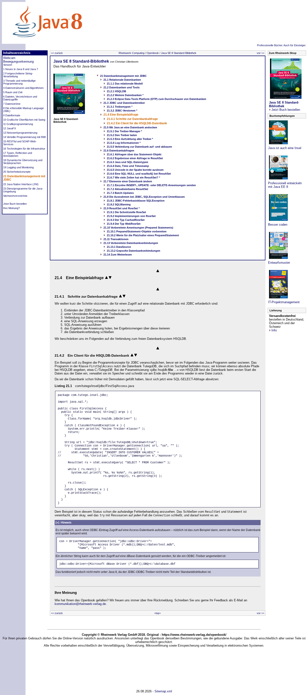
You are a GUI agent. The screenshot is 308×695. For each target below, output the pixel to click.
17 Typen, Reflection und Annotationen (17, 154)
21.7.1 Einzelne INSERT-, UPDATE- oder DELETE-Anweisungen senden (151, 185)
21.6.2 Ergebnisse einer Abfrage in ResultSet (135, 158)
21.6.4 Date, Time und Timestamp (128, 165)
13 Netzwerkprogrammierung (20, 132)
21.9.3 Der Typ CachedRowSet (126, 219)
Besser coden (277, 224)
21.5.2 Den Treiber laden (122, 135)
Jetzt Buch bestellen (15, 203)
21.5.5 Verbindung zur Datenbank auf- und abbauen (139, 146)
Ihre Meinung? (11, 208)
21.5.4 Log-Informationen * (124, 142)
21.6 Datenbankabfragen (118, 150)
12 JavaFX (9, 128)
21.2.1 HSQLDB (116, 91)
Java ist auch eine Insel (284, 148)
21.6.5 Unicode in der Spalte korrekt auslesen (135, 169)
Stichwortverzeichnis (15, 195)
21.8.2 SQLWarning (119, 204)
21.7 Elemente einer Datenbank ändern (127, 181)
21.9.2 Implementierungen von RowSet (131, 216)
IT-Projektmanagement (284, 302)
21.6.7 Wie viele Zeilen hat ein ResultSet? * (133, 177)
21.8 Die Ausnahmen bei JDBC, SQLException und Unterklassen (144, 196)
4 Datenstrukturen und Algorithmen (23, 87)
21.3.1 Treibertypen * (119, 106)
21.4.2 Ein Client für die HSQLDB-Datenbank (137, 123)
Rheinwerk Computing (131, 53)
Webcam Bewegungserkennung (18, 59)
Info (274, 330)
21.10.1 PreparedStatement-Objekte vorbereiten (137, 231)
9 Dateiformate (11, 115)
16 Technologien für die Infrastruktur (24, 148)
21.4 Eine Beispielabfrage (120, 114)
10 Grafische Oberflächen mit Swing (24, 119)
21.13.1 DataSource (119, 246)
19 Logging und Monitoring (18, 167)
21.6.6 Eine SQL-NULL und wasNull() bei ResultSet (139, 173)
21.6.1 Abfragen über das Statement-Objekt (134, 154)
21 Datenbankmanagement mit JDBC (123, 75)
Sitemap (160, 691)
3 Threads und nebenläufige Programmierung (19, 82)
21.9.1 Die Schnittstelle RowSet (126, 212)
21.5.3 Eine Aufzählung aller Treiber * (130, 139)
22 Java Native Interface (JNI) (20, 184)
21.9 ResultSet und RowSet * (121, 208)
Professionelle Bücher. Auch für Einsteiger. (281, 45)
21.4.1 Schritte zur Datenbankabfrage (132, 119)
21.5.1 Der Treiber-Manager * (124, 131)
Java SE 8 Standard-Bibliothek (178, 53)
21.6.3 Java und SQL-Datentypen (127, 162)
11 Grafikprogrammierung (18, 124)
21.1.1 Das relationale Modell (125, 83)
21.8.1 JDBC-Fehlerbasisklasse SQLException (136, 200)
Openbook (153, 53)
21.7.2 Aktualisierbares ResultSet (127, 189)
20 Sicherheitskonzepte (17, 171)
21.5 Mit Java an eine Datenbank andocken (130, 127)
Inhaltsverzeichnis (16, 53)
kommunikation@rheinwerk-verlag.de (80, 604)
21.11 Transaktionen (115, 239)
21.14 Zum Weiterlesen (117, 254)
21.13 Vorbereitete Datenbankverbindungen (130, 243)
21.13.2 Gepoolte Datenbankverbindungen (133, 250)
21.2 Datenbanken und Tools (121, 87)
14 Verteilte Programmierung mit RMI (24, 137)
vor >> (260, 53)
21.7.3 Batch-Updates (120, 192)
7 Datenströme (11, 103)
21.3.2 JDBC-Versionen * (122, 110)
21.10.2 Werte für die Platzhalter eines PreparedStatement (143, 235)
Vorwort (7, 64)
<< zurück (57, 53)
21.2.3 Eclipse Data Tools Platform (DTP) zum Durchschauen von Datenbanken (156, 99)
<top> (157, 613)
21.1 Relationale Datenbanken (122, 79)
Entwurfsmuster (279, 262)
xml (169, 691)
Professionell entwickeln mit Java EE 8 (285, 185)
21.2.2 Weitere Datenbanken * (125, 95)
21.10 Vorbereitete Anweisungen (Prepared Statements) (138, 227)
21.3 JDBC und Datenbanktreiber (124, 102)
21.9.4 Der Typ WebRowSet (124, 223)
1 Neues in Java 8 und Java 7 (20, 69)
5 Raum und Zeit (12, 92)
